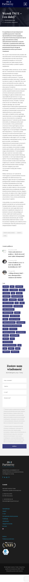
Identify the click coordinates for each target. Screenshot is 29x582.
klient (5, 299)
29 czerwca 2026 (12, 250)
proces (5, 328)
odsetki (17, 312)
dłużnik (5, 289)
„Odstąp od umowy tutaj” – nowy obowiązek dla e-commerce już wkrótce (16, 275)
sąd (19, 345)
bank (12, 286)
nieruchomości (7, 306)
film (13, 293)
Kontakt (4, 526)
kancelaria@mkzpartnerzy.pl (10, 501)
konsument (13, 299)
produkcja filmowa (9, 332)
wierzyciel (6, 351)
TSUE (5, 235)
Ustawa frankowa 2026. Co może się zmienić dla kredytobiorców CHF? (16, 265)
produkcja (13, 328)
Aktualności (8, 22)
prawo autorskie (14, 319)
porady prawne (15, 315)
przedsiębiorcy (21, 332)
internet (19, 293)
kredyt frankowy (8, 302)
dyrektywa (19, 286)
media (22, 302)
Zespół (4, 511)
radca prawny (14, 335)
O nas (4, 514)
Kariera (4, 536)
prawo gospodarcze (9, 322)
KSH (17, 302)
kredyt (19, 232)
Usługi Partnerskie (7, 524)
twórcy (11, 348)
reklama (6, 338)
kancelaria (6, 296)
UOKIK (17, 348)
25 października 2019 (10, 20)
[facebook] (2, 477)
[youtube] (6, 477)
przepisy (6, 335)
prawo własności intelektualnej (12, 325)
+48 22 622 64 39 (8, 499)
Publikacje (15, 22)
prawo (5, 319)
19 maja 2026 (11, 271)
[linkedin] (4, 477)
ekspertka (6, 293)
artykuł (6, 286)
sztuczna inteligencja (9, 345)
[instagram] (8, 477)
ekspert (22, 289)
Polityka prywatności (8, 539)
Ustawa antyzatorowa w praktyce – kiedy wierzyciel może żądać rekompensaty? (16, 254)
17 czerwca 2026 (12, 260)
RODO (12, 338)
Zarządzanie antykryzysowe (10, 516)
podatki (6, 315)
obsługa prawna (8, 312)
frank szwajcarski (9, 232)
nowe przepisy (18, 306)
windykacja (15, 351)
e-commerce (13, 289)
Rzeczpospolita (8, 342)
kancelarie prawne (17, 296)
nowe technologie (8, 309)
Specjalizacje (6, 509)
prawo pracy (20, 322)
